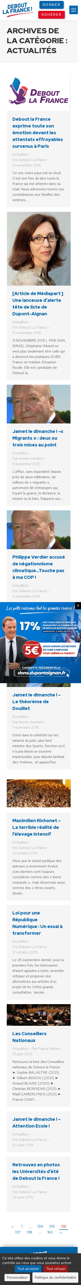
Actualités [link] (20, 154)
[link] (73, 10)
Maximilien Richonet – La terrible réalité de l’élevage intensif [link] (36, 827)
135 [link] (52, 1226)
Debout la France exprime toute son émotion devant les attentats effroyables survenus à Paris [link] (37, 132)
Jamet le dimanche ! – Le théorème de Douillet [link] (36, 701)
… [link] (30, 1226)
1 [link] (21, 1226)
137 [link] (17, 1232)
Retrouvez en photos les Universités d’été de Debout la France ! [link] (36, 1171)
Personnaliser (17, 1277)
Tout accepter (28, 1268)
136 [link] (63, 1226)
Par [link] (29, 159)
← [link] (13, 1226)
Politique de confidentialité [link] (55, 1277)
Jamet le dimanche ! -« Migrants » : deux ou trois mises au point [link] (37, 438)
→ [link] (61, 1232)
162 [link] (50, 1232)
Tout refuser (55, 1268)
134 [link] (40, 1226)
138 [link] (29, 1232)
